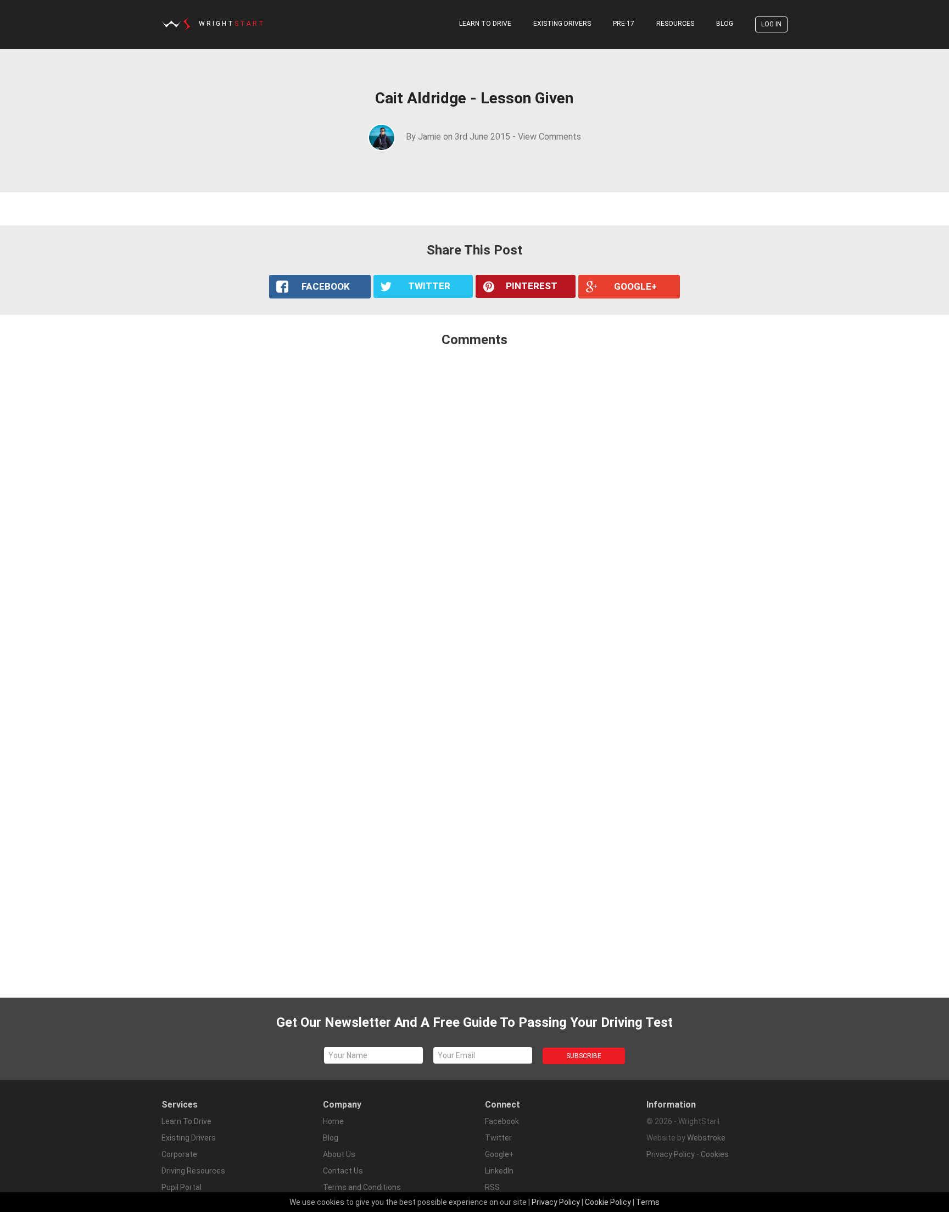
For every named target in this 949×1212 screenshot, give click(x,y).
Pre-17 (623, 23)
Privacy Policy (670, 1154)
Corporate (179, 1154)
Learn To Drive (485, 23)
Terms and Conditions (362, 1187)
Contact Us (343, 1170)
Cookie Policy (608, 1202)
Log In (771, 24)
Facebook (502, 1121)
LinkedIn (499, 1170)
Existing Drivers (562, 23)
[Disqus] (474, 501)
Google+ (499, 1154)
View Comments (549, 136)
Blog (724, 23)
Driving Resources (193, 1170)
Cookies (715, 1154)
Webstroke (706, 1137)
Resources (675, 23)
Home (333, 1121)
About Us (339, 1154)
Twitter (498, 1137)
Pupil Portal (181, 1187)
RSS (492, 1187)
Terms (648, 1202)
